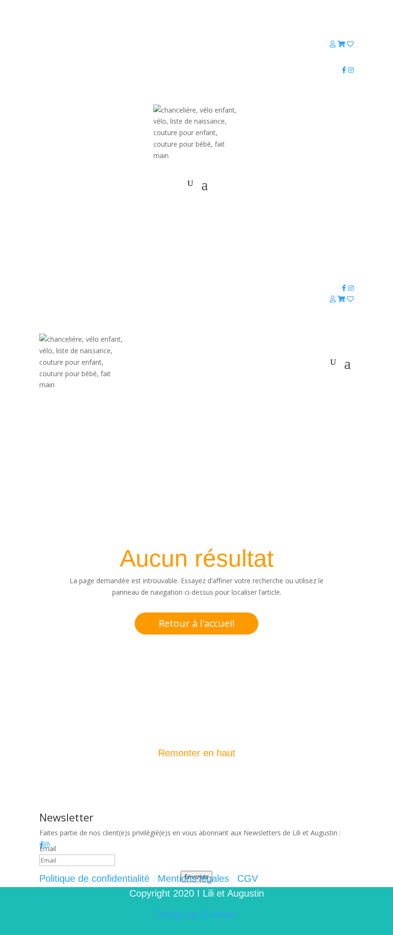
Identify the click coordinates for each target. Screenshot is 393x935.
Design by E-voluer (196, 914)
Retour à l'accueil (196, 623)
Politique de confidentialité (94, 878)
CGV (247, 878)
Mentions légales (193, 878)
